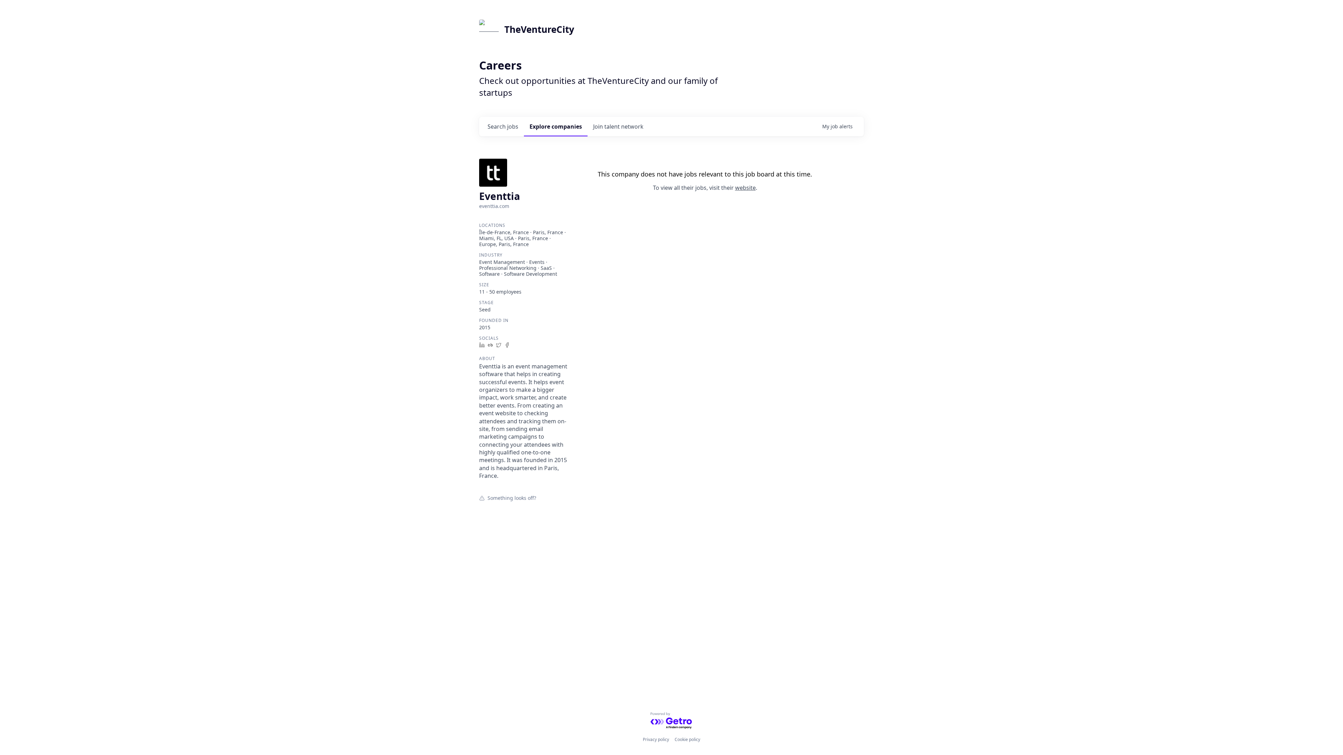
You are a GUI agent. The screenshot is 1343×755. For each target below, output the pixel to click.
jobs (503, 126)
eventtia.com (494, 206)
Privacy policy (656, 739)
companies (556, 126)
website (745, 188)
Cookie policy (687, 739)
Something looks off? (512, 498)
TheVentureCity (539, 29)
